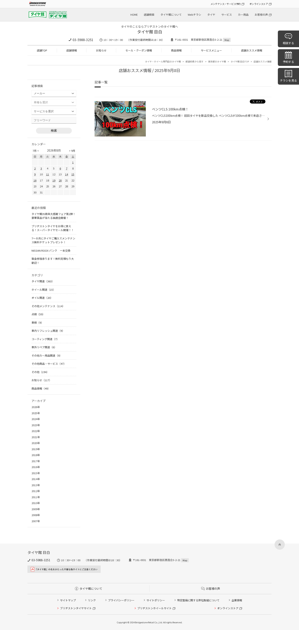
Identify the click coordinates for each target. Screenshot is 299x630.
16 (35, 180)
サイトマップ (68, 600)
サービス (226, 14)
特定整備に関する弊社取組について (198, 600)
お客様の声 (261, 14)
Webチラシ (194, 14)
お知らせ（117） (42, 380)
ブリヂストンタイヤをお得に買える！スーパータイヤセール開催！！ (53, 228)
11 (47, 174)
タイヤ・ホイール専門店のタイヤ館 (163, 61)
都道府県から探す (194, 61)
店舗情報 (71, 50)
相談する (288, 43)
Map (227, 39)
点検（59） (38, 314)
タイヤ (211, 14)
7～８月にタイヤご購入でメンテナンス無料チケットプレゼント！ (53, 240)
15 (72, 174)
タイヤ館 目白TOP (240, 61)
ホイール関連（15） (44, 290)
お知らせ (101, 50)
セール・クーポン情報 (138, 50)
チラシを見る (288, 80)
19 (53, 180)
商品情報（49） (41, 388)
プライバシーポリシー (121, 600)
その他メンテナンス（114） (48, 306)
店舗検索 (149, 14)
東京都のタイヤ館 (217, 61)
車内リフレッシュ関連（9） (48, 331)
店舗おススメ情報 (251, 50)
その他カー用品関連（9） (47, 355)
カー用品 (243, 14)
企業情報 (236, 600)
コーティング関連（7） (45, 339)
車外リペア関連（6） (44, 347)
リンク (92, 600)
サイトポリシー (155, 600)
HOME (134, 14)
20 (60, 180)
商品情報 (176, 50)
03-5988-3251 (83, 39)
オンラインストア (258, 3)
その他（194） (40, 372)
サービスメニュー (211, 50)
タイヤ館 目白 (149, 32)
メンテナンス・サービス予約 (226, 3)
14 (66, 174)
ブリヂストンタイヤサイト (76, 608)
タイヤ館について (171, 14)
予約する (288, 62)
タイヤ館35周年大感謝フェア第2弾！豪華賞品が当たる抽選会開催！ (53, 216)
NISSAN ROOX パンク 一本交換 (51, 250)
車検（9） (38, 322)
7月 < (36, 151)
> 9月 (72, 151)
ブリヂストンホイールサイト (154, 608)
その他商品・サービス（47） (49, 364)
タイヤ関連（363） (43, 281)
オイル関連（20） (42, 298)
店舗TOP (42, 50)
